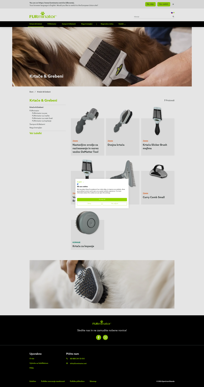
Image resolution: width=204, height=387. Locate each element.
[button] (80, 182)
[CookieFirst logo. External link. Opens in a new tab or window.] (78, 184)
